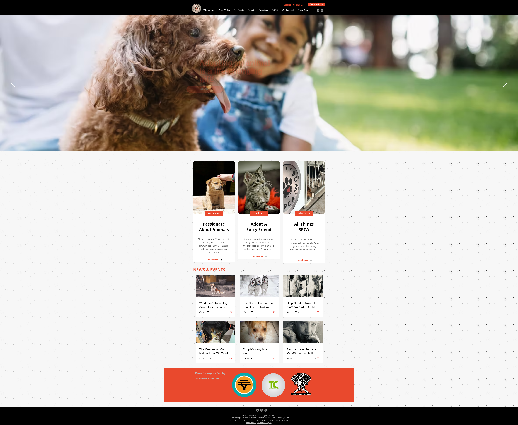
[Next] (505, 83)
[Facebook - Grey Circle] (322, 10)
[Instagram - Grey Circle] (318, 10)
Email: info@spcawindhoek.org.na (259, 422)
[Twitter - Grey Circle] (257, 410)
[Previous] (13, 83)
